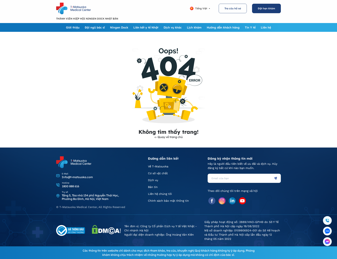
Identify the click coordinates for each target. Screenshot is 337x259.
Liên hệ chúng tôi (160, 194)
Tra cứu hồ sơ (232, 8)
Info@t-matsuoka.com (77, 177)
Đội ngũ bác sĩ (95, 27)
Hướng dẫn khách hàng (223, 27)
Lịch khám (194, 27)
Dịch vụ (153, 180)
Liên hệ (266, 27)
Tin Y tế (250, 27)
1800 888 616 (70, 186)
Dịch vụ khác (173, 27)
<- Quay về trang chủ (168, 137)
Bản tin (153, 187)
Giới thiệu (73, 27)
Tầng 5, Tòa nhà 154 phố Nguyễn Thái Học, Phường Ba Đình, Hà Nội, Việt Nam (90, 197)
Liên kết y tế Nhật (145, 27)
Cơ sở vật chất (158, 173)
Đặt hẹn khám (266, 8)
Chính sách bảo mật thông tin (168, 200)
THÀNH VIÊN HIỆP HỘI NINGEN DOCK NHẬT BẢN (87, 18)
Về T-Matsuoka (158, 166)
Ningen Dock (119, 27)
